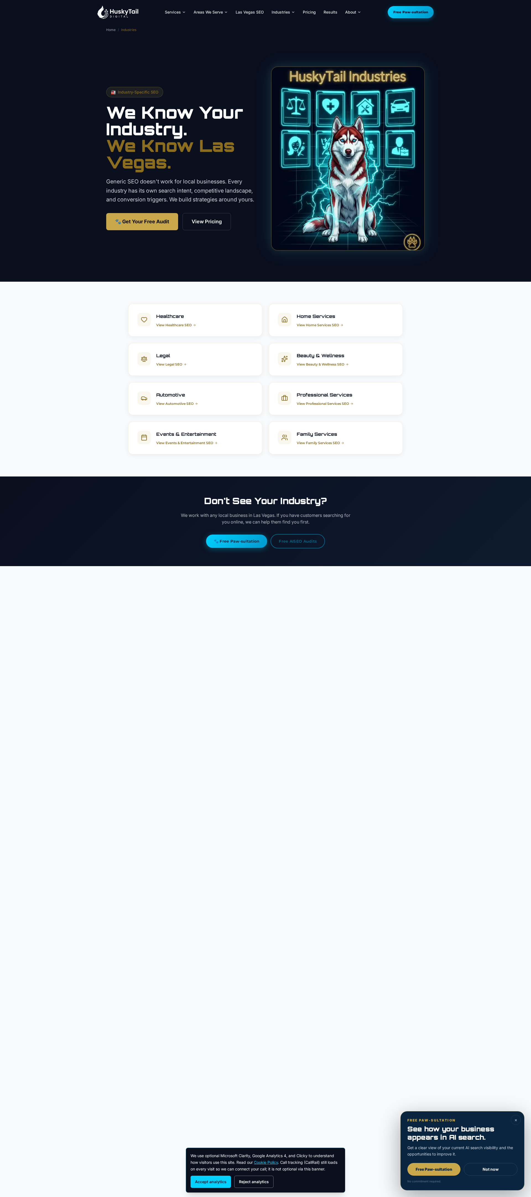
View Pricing (207, 221)
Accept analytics (211, 1181)
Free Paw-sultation (410, 12)
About (350, 12)
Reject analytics (254, 1181)
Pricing (309, 12)
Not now (491, 1169)
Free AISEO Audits (298, 541)
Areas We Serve (208, 12)
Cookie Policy (266, 1162)
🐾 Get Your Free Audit (142, 221)
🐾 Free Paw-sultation (237, 541)
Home (111, 30)
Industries (281, 12)
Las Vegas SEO (250, 12)
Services (173, 12)
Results (330, 12)
